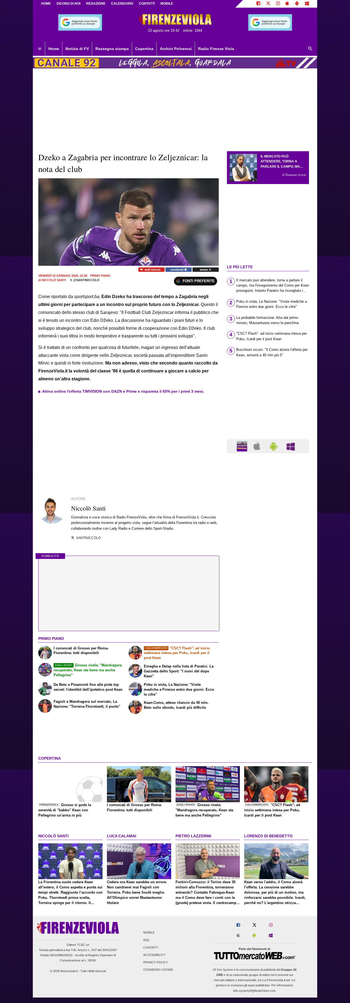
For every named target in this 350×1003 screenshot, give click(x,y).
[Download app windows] (307, 4)
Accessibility (154, 955)
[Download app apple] (287, 4)
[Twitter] (268, 4)
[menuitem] (40, 49)
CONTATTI (147, 3)
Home (46, 3)
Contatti (150, 947)
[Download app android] (297, 4)
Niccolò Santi (54, 280)
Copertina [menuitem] (144, 48)
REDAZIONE (96, 3)
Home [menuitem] (53, 48)
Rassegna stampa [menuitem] (112, 48)
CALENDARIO (122, 3)
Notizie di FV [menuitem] (77, 48)
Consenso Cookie (158, 970)
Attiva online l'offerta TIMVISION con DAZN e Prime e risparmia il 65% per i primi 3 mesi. (123, 391)
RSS (146, 940)
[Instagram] (278, 4)
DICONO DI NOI (68, 3)
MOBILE (167, 3)
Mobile (148, 932)
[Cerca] (310, 49)
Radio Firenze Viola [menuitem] (216, 48)
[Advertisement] (268, 669)
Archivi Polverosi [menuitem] (176, 48)
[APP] (243, 446)
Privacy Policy (155, 962)
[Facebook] (258, 4)
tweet (204, 269)
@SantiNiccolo (86, 280)
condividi (177, 269)
